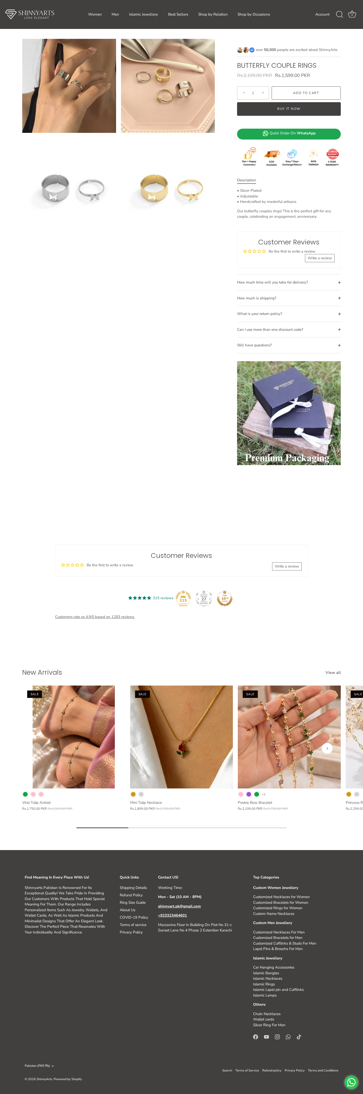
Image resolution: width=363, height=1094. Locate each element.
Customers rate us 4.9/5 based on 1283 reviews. (95, 616)
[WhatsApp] (288, 1036)
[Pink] (41, 794)
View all (333, 672)
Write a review (320, 258)
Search (227, 1070)
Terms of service (133, 924)
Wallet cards (263, 1019)
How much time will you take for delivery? (272, 282)
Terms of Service (247, 1070)
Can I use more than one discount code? (270, 329)
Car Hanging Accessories (273, 967)
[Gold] (133, 794)
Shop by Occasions (254, 14)
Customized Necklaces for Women (281, 896)
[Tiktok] (299, 1036)
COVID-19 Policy (134, 917)
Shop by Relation (213, 14)
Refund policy (272, 1070)
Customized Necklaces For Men (279, 932)
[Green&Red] (257, 794)
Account (322, 14)
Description (246, 180)
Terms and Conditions (323, 1070)
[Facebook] (255, 1036)
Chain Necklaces (267, 1013)
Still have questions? (254, 345)
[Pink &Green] (33, 794)
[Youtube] (266, 1036)
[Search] (339, 14)
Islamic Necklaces (267, 978)
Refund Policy (131, 895)
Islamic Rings (264, 984)
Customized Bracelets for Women (280, 902)
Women (95, 14)
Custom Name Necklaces (273, 913)
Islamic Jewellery (143, 14)
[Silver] (141, 794)
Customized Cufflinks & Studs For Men (284, 943)
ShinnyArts (44, 1079)
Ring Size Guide (133, 902)
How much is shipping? (256, 298)
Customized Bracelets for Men (277, 937)
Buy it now (289, 109)
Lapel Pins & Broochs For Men (278, 948)
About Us (127, 909)
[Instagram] (277, 1036)
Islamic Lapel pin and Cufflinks (278, 989)
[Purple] (249, 794)
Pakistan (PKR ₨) (37, 1066)
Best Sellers (178, 14)
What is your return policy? (259, 313)
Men (115, 14)
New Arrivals (42, 672)
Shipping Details (133, 887)
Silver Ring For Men (269, 1025)
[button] (35, 748)
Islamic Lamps (265, 995)
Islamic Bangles (266, 973)
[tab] (249, 180)
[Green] (25, 794)
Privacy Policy (131, 932)
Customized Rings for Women (277, 907)
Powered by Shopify (68, 1079)
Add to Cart (306, 93)
